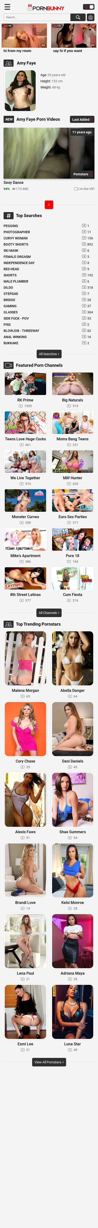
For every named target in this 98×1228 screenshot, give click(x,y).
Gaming (47, 306)
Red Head (46, 269)
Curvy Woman (48, 238)
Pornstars (81, 174)
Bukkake (46, 343)
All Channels (48, 613)
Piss (46, 324)
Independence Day (46, 263)
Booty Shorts (48, 244)
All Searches (48, 354)
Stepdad (46, 294)
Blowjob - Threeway (47, 331)
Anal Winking (47, 337)
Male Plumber (46, 281)
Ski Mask (46, 250)
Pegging (46, 226)
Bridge (47, 300)
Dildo (48, 287)
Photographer (47, 232)
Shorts (48, 275)
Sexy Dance (14, 183)
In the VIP (87, 189)
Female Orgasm (46, 257)
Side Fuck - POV (47, 318)
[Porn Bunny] (43, 7)
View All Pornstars (48, 1062)
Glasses (48, 312)
